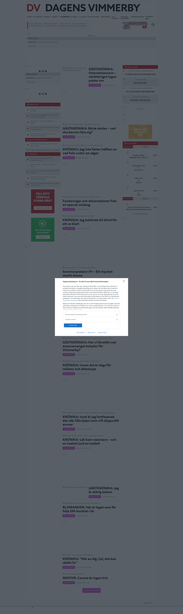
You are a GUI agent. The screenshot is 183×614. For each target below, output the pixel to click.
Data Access (91, 332)
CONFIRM (73, 325)
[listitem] (91, 315)
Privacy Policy (102, 332)
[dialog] (91, 307)
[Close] (124, 282)
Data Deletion (81, 332)
